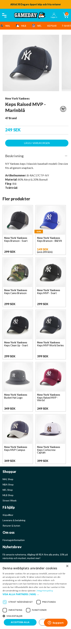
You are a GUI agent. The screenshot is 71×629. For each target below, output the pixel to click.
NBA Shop (8, 484)
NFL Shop (8, 489)
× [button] (67, 566)
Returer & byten (11, 525)
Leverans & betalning (14, 520)
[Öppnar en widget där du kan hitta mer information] (56, 623)
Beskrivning (14, 156)
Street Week (10, 500)
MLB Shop (8, 495)
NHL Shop (8, 479)
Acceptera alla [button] (20, 622)
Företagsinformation (14, 540)
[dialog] (35, 595)
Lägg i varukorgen (37, 143)
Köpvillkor (8, 514)
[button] (35, 594)
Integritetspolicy (45, 590)
